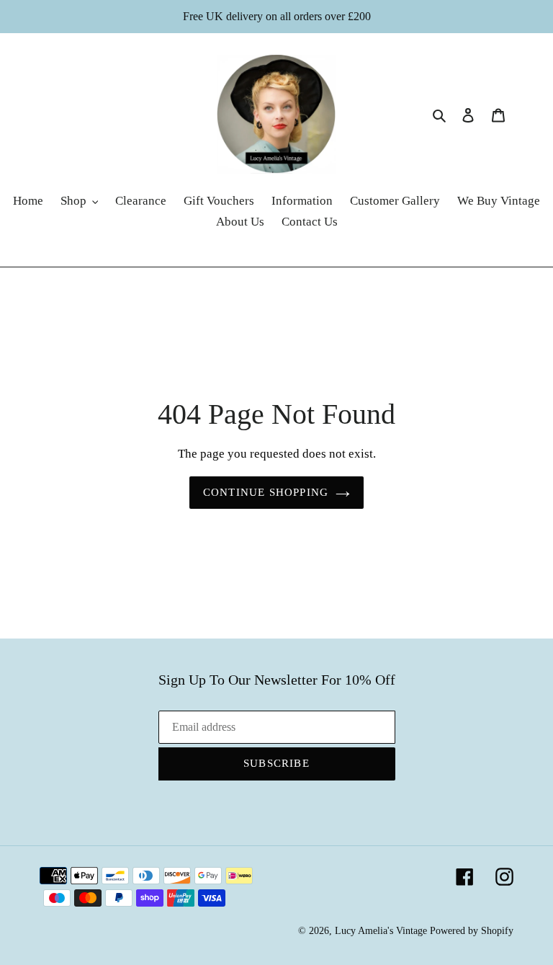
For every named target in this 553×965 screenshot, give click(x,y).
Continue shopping (265, 492)
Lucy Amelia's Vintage (381, 930)
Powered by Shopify (471, 930)
